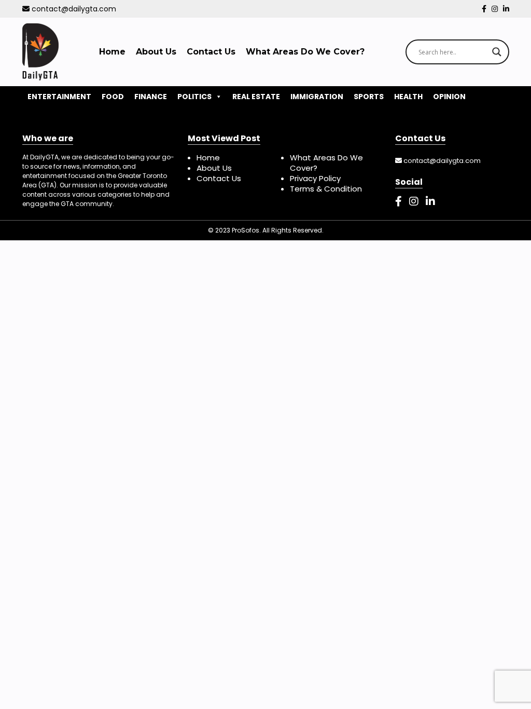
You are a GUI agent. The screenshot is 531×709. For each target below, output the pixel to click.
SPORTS (369, 96)
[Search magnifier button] (497, 52)
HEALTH (408, 96)
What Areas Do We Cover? (305, 52)
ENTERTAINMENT (59, 96)
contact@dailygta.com (73, 9)
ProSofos (245, 230)
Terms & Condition (326, 188)
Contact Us (211, 52)
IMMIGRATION (316, 96)
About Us (156, 52)
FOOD (113, 96)
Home (112, 52)
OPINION (449, 96)
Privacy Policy (315, 178)
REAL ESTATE (256, 96)
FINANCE (150, 96)
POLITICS (194, 96)
